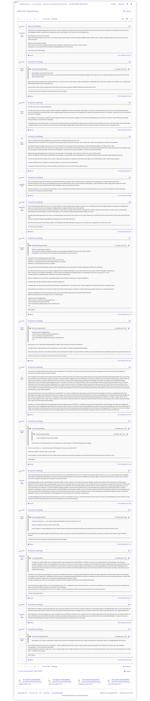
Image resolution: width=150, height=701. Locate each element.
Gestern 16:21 (117, 684)
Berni (22, 142)
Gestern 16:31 (89, 684)
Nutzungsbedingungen (57, 693)
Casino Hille (51, 684)
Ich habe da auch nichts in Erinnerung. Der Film (32, 681)
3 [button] (24, 19)
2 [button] (21, 19)
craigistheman (81, 684)
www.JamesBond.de (22, 693)
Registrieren (121, 4)
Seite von (46, 19)
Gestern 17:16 (58, 684)
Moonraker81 (22, 481)
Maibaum (21, 684)
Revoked (22, 248)
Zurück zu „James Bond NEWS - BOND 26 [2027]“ (30, 671)
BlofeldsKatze (22, 208)
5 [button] (30, 19)
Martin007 (21, 184)
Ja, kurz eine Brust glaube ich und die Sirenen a (91, 681)
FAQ (40, 693)
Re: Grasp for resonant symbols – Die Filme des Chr (32, 679)
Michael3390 (22, 33)
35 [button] (34, 19)
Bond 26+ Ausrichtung (27, 11)
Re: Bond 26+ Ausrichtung (35, 62)
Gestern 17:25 (27, 684)
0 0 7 (22, 377)
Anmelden (113, 4)
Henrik (22, 111)
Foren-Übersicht (33, 693)
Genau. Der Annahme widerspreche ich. (121, 681)
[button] (38, 19)
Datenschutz (46, 693)
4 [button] (27, 19)
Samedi (22, 68)
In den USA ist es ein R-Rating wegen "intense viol (62, 681)
